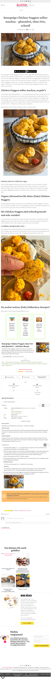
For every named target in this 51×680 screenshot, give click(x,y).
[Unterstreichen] (10, 523)
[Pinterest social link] (28, 1)
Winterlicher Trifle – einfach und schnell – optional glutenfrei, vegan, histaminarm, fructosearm (22, 570)
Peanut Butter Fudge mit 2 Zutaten (8, 569)
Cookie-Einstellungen (7, 667)
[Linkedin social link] (30, 1)
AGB (26, 674)
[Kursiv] (8, 523)
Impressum (8, 674)
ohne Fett (24, 363)
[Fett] (7, 523)
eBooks (29, 619)
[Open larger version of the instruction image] (14, 481)
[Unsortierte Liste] (16, 523)
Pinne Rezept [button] (27, 377)
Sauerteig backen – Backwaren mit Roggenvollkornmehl (8, 590)
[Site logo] (22, 5)
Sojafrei (39, 363)
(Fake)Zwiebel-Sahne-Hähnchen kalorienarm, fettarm (12, 327)
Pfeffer (13, 413)
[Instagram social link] (24, 1)
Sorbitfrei (44, 363)
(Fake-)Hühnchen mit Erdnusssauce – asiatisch (39, 327)
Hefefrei (29, 362)
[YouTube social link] (26, 1)
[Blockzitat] (18, 523)
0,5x (40, 405)
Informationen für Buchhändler (30, 675)
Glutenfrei (23, 362)
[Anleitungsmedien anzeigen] (45, 445)
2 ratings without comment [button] (24, 510)
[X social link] (22, 1)
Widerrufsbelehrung (34, 674)
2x (45, 405)
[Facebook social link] (21, 1)
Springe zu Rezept (20, 71)
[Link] (20, 523)
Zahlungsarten (17, 675)
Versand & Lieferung (45, 674)
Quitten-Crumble (22, 589)
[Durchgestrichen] (12, 523)
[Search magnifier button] (31, 10)
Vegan (3, 365)
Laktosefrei (13, 363)
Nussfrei (19, 363)
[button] (18, 371)
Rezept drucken (32, 71)
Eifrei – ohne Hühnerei (7, 362)
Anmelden (47, 514)
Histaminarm (35, 362)
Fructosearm (17, 362)
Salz (12, 409)
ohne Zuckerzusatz (31, 363)
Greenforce (18, 441)
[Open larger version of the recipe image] (42, 347)
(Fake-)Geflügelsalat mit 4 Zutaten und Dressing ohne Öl (25, 328)
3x (48, 405)
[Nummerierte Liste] (14, 523)
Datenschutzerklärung (18, 674)
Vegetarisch (9, 365)
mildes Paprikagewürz (16, 411)
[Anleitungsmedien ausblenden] (47, 445)
